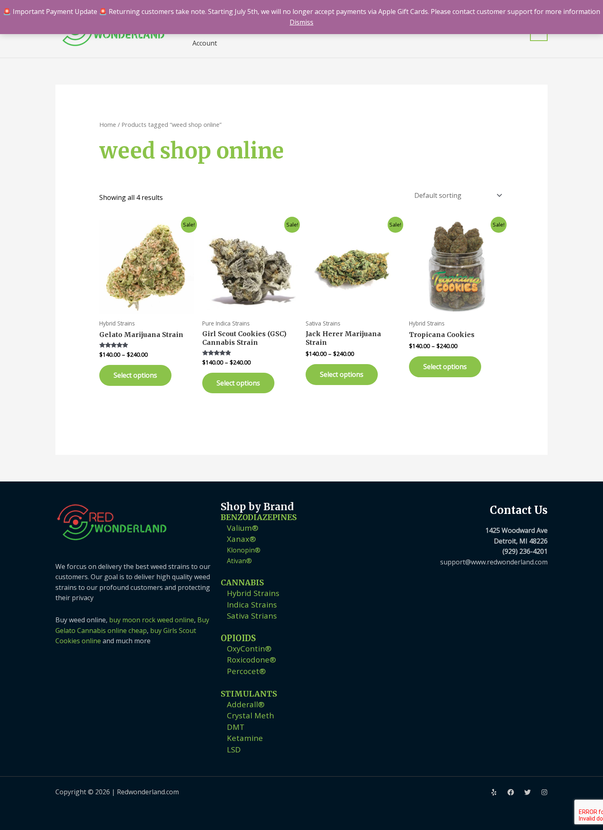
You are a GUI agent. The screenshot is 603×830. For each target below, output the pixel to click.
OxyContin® (249, 648)
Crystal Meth (250, 715)
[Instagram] (544, 792)
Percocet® (246, 671)
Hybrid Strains (253, 593)
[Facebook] (510, 792)
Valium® (242, 528)
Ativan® (239, 560)
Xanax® (241, 539)
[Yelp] (494, 792)
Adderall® (246, 704)
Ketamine (245, 738)
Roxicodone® (251, 659)
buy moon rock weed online (151, 619)
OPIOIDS (238, 638)
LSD (234, 749)
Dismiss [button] (301, 22)
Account (204, 43)
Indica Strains (252, 604)
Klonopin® (243, 550)
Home (107, 124)
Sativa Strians (252, 615)
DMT (235, 727)
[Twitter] (527, 792)
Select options (135, 375)
